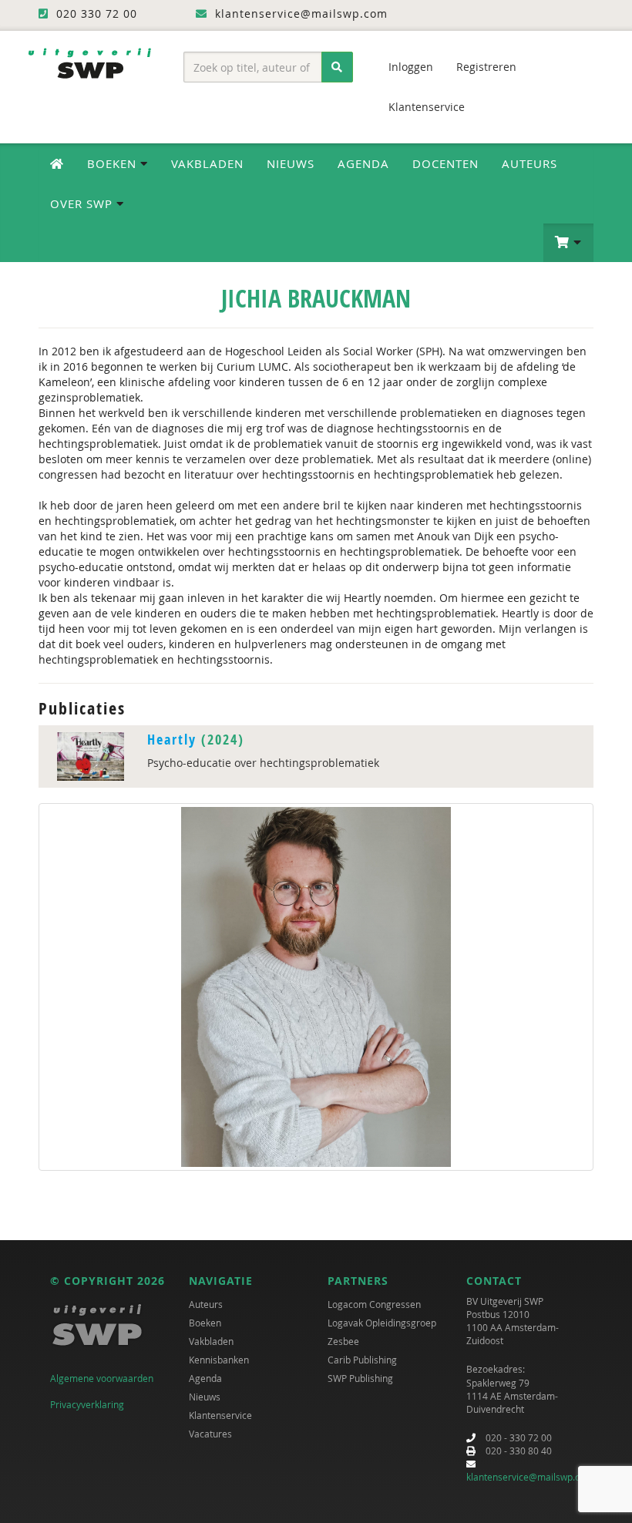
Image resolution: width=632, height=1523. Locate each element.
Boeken (205, 1322)
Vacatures (210, 1433)
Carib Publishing (362, 1359)
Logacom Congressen (374, 1304)
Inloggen (410, 66)
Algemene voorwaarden (101, 1378)
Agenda (363, 163)
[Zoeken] (337, 67)
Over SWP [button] (83, 203)
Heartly (172, 739)
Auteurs (529, 163)
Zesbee (343, 1341)
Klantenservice (426, 106)
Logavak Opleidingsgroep (382, 1322)
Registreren (486, 66)
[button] (568, 243)
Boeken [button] (113, 163)
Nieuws (290, 163)
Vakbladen (207, 163)
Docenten (445, 163)
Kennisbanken (219, 1359)
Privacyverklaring (87, 1404)
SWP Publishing (360, 1378)
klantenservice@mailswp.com (529, 1477)
